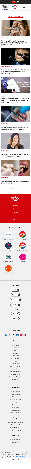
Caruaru (15, 295)
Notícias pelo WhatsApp (15, 422)
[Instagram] (10, 335)
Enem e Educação (15, 371)
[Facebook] (6, 335)
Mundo (15, 353)
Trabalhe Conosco (15, 413)
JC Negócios (15, 361)
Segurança (15, 364)
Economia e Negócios (15, 377)
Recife (15, 290)
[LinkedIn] (17, 335)
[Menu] (24, 7)
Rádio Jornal (15, 442)
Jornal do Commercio (15, 439)
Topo (14, 219)
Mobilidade (15, 369)
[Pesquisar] (28, 7)
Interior (15, 318)
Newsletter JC (15, 425)
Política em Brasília (15, 358)
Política (15, 348)
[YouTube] (21, 335)
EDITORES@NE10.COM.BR (19, 456)
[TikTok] (25, 335)
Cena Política (15, 356)
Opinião (15, 209)
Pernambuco (15, 345)
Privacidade (15, 397)
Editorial (15, 213)
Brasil (15, 350)
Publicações (15, 405)
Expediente (15, 407)
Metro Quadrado (15, 374)
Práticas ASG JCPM (15, 394)
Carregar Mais (15, 189)
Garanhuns (15, 300)
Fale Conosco (15, 410)
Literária (15, 382)
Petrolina (16, 305)
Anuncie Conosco (15, 430)
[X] (13, 335)
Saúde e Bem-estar (15, 366)
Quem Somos (15, 391)
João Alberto (15, 379)
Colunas (15, 205)
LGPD (15, 402)
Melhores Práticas (15, 399)
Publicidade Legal (15, 427)
